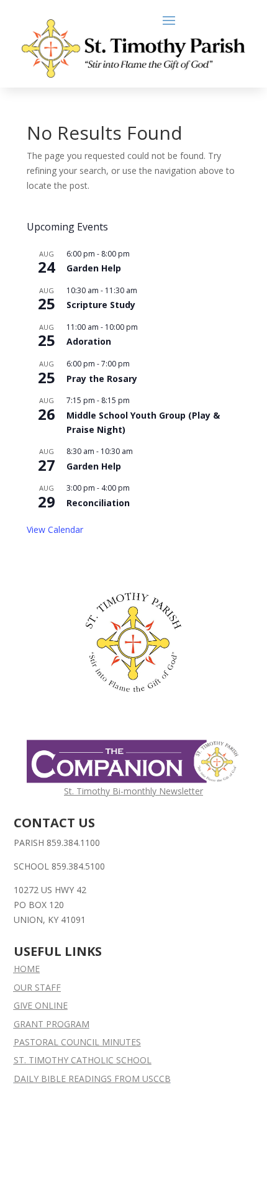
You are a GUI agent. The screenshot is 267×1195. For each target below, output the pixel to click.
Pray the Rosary (101, 378)
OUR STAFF (37, 987)
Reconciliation (98, 503)
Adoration (88, 341)
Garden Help (93, 268)
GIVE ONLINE (41, 1005)
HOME (27, 969)
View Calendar (55, 529)
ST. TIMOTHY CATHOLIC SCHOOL (83, 1060)
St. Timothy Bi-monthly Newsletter (133, 791)
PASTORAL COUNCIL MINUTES (77, 1042)
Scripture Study (100, 305)
